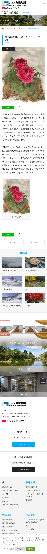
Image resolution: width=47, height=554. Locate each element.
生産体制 (30, 515)
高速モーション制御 (9, 530)
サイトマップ (7, 508)
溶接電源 (29, 500)
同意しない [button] (20, 549)
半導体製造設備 (31, 487)
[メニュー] (43, 3)
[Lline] (8, 107)
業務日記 (8, 49)
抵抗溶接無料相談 (23, 469)
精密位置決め (7, 527)
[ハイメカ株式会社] (21, 3)
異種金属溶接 (7, 520)
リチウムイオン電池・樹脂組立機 (34, 495)
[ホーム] (3, 28)
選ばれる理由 (7, 487)
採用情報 (5, 497)
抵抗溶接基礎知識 (8, 523)
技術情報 (6, 515)
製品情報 (30, 482)
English (27, 12)
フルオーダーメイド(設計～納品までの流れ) (36, 521)
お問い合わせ (23, 444)
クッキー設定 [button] (8, 549)
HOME (3, 482)
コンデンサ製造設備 (33, 490)
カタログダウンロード (10, 490)
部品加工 (29, 525)
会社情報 (5, 494)
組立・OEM (30, 529)
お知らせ (5, 501)
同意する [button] (30, 549)
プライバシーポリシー (10, 505)
